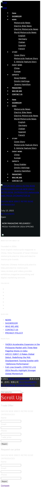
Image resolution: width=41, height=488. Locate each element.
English (21, 35)
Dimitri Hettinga (21, 81)
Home (14, 13)
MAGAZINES (17, 88)
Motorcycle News (22, 22)
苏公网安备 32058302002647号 (20, 385)
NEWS (8, 319)
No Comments (7, 213)
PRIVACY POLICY (14, 332)
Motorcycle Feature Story (26, 58)
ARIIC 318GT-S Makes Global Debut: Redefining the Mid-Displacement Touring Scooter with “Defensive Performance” (21, 358)
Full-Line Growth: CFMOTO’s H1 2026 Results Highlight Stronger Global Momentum (20, 370)
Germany (22, 39)
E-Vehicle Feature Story (25, 61)
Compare (5, 485)
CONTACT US (17, 94)
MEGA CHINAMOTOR (18, 378)
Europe (17, 71)
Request (4, 444)
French (21, 48)
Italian (21, 42)
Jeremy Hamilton (22, 84)
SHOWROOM (17, 16)
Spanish (22, 45)
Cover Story (19, 55)
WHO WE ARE (17, 91)
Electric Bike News (23, 26)
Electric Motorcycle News (26, 29)
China (16, 68)
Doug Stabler (20, 78)
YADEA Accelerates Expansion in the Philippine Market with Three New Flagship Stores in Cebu (22, 347)
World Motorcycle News (25, 32)
